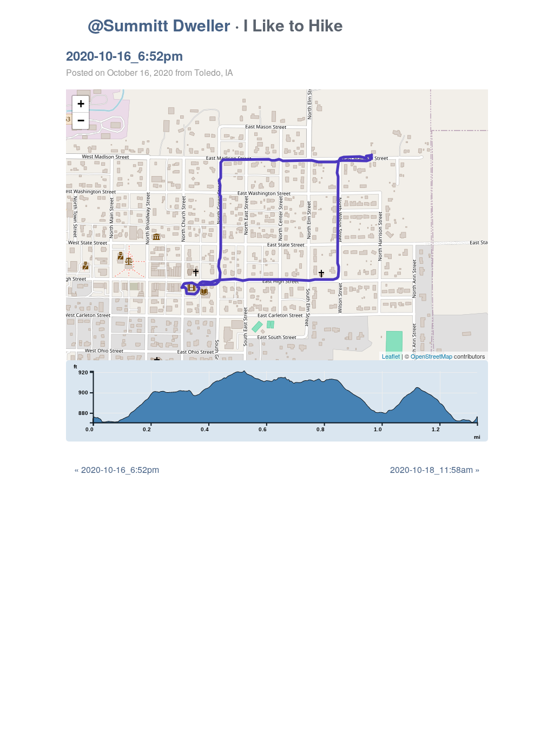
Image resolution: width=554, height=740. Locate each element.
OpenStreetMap (431, 356)
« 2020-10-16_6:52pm (116, 469)
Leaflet (391, 356)
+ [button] (80, 104)
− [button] (80, 120)
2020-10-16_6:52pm (124, 55)
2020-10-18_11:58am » (435, 469)
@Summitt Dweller (159, 24)
